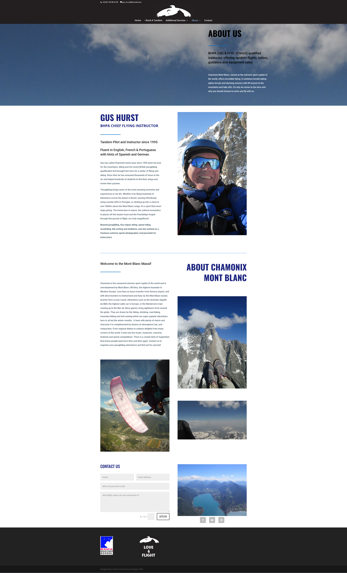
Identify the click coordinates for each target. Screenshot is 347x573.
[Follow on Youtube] (212, 520)
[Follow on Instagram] (221, 520)
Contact (208, 20)
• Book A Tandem (153, 20)
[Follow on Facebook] (203, 520)
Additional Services (175, 20)
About (195, 20)
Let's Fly (163, 516)
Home (138, 20)
